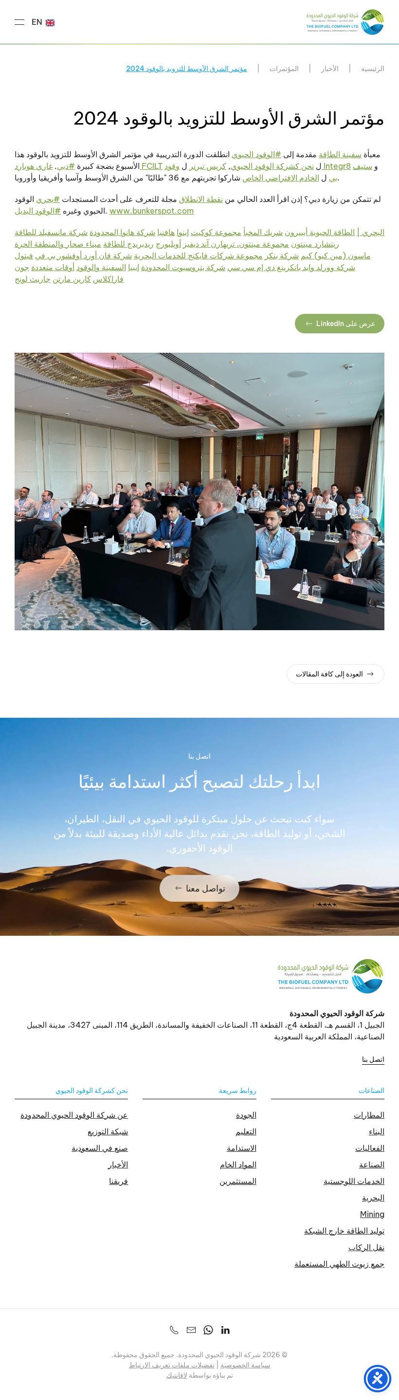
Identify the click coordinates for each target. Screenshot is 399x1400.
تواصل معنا (205, 888)
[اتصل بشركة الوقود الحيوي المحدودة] (174, 1329)
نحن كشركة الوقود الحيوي (272, 166)
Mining (372, 1214)
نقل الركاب (366, 1247)
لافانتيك (176, 1375)
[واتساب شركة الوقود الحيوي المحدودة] (208, 1329)
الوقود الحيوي (256, 154)
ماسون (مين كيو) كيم (336, 255)
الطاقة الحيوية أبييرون (320, 232)
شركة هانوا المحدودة (122, 232)
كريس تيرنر (207, 166)
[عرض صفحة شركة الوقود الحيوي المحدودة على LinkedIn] (225, 1329)
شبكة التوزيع (108, 1131)
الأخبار (118, 1164)
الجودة (246, 1115)
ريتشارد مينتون (315, 244)
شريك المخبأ (263, 232)
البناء (376, 1131)
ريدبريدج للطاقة (128, 244)
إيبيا (133, 267)
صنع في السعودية (100, 1148)
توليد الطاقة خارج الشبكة (344, 1231)
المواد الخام (238, 1164)
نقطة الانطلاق (201, 199)
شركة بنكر (282, 255)
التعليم (246, 1131)
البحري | (370, 232)
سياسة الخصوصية (245, 1365)
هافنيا (166, 232)
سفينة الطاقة (340, 154)
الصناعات (371, 1090)
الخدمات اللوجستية (354, 1181)
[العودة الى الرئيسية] (345, 22)
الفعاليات (369, 1148)
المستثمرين (237, 1181)
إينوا (183, 232)
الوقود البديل (38, 211)
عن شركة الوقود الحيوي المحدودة (74, 1115)
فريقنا (118, 1181)
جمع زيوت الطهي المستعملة (339, 1264)
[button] (19, 22)
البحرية (373, 1197)
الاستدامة (241, 1148)
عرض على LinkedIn (345, 323)
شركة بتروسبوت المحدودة (183, 267)
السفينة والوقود (101, 267)
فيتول (24, 255)
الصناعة (371, 1164)
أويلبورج (168, 244)
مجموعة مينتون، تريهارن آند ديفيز (236, 244)
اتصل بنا (373, 1059)
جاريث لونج (33, 279)
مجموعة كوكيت (216, 232)
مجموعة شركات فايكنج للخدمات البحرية (198, 255)
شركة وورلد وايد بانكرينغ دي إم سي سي (291, 267)
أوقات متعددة (52, 267)
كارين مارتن (72, 279)
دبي (66, 166)
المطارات (369, 1115)
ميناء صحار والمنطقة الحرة (58, 244)
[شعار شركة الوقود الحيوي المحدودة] (330, 975)
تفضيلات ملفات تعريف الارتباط (172, 1365)
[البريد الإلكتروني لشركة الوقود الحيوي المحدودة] (191, 1329)
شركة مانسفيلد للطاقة (51, 232)
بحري (48, 199)
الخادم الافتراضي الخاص (280, 177)
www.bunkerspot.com (151, 211)
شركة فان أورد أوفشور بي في (83, 255)
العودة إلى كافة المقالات (329, 674)
